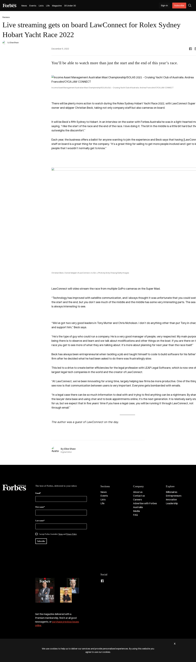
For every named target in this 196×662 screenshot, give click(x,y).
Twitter (121, 581)
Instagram (114, 581)
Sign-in (164, 5)
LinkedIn (108, 581)
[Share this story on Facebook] (190, 49)
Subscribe (179, 5)
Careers (137, 499)
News (24, 5)
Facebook (102, 581)
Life (48, 5)
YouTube (127, 581)
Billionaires (171, 492)
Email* (38, 493)
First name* (40, 507)
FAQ (135, 514)
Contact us (139, 495)
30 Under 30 (70, 5)
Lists (41, 5)
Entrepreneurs (173, 495)
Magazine (57, 5)
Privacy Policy (71, 534)
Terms (60, 534)
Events (32, 5)
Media (136, 511)
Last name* (40, 521)
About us (138, 492)
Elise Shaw (14, 42)
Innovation (171, 499)
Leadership (172, 503)
